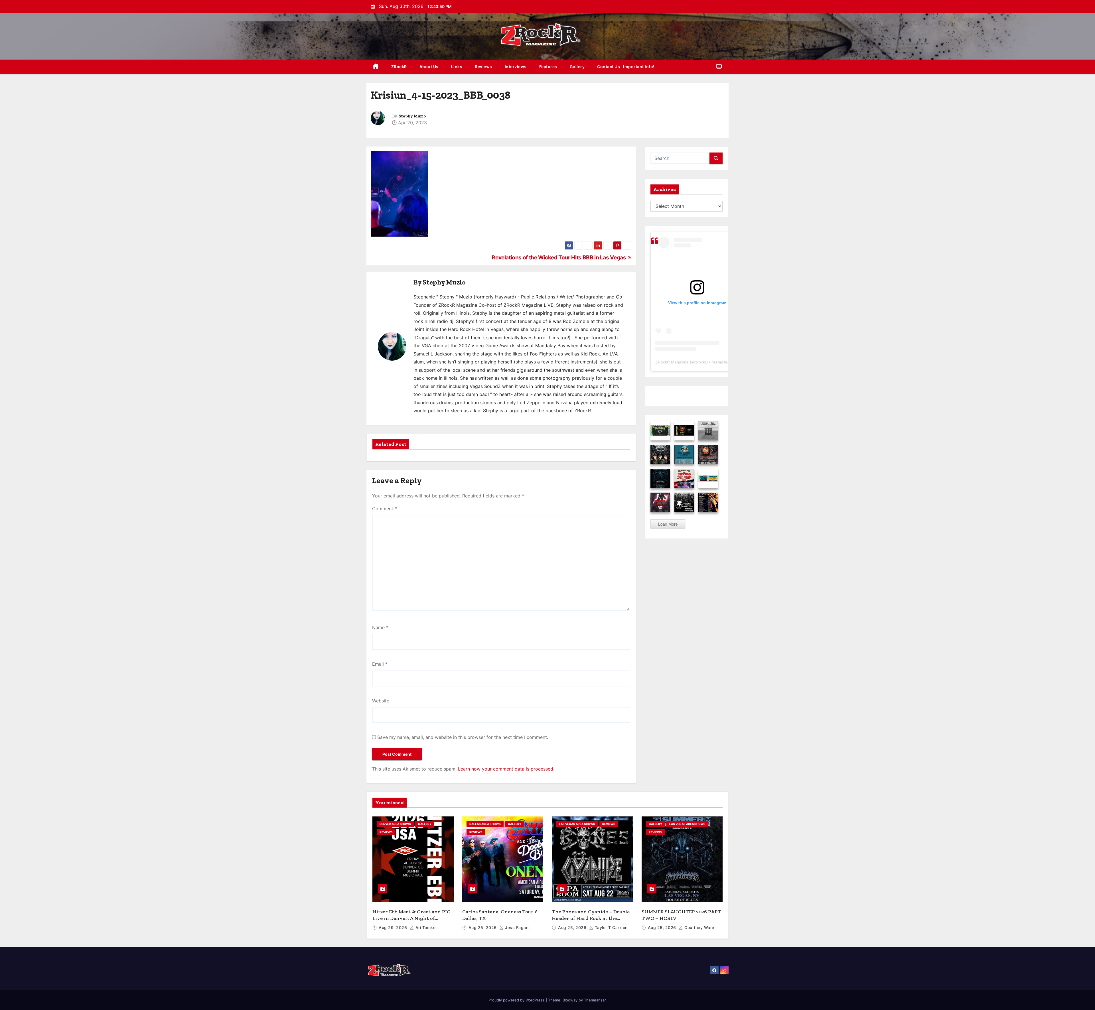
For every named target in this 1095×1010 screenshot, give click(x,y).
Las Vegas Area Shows (577, 824)
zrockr (700, 362)
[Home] (375, 67)
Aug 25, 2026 (483, 927)
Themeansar (595, 1000)
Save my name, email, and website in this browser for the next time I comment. (462, 737)
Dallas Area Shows (485, 824)
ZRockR (399, 66)
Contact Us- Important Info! (625, 66)
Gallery (577, 66)
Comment (384, 508)
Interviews (516, 66)
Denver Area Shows (395, 824)
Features (548, 66)
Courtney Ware (698, 927)
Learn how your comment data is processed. (506, 769)
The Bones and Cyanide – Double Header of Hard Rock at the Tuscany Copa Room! (591, 918)
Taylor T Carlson (610, 927)
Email (380, 664)
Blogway (570, 1000)
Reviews (483, 66)
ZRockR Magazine (672, 362)
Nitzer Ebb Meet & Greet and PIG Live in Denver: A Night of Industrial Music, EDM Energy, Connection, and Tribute (411, 921)
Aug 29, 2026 (393, 927)
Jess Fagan (516, 927)
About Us (429, 66)
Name (380, 627)
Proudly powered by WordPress (517, 1000)
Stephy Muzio (412, 116)
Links (457, 66)
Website (380, 701)
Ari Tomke (424, 927)
